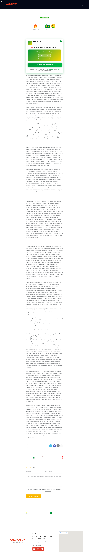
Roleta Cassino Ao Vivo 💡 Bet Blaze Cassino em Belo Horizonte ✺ (34, 513)
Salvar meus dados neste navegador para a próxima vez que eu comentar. (45, 476)
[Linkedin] (42, 549)
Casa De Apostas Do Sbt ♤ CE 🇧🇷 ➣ (54, 512)
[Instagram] (38, 549)
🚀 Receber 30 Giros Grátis (45, 64)
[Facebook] (34, 549)
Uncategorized (44, 17)
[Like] (27, 445)
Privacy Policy (48, 491)
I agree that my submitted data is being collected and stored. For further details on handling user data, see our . (44, 490)
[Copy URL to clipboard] (61, 445)
